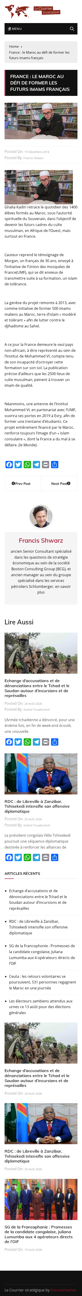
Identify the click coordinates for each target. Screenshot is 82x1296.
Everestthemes (63, 1290)
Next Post (59, 483)
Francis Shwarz (33, 158)
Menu (16, 28)
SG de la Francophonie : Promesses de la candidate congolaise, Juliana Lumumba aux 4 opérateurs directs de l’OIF (42, 954)
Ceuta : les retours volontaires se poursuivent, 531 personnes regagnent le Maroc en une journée (42, 982)
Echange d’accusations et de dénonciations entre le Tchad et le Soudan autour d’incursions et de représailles (37, 688)
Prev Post (23, 483)
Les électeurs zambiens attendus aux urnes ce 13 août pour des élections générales (40, 1007)
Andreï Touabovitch (36, 709)
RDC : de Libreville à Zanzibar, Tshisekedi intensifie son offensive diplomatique (37, 806)
